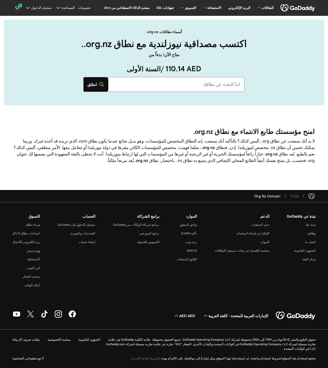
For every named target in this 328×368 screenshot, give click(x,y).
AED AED (187, 316)
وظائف (311, 233)
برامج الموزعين (149, 233)
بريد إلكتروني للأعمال (26, 241)
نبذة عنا (311, 224)
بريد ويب (191, 241)
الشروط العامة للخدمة (146, 358)
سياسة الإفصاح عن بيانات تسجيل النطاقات (241, 250)
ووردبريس (33, 250)
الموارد (264, 241)
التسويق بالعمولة (148, 241)
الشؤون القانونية (305, 250)
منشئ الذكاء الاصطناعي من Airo (127, 7)
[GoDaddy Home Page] (296, 316)
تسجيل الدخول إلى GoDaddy (76, 224)
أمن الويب (33, 267)
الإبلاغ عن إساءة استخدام (253, 233)
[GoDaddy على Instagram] (58, 317)
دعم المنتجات (260, 224)
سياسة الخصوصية (59, 339)
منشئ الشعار (31, 276)
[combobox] (176, 84)
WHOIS (192, 250)
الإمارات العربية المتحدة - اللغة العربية (238, 316)
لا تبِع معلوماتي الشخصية (28, 358)
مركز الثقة (309, 259)
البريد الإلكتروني (239, 7)
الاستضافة (33, 259)
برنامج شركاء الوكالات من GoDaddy (136, 224)
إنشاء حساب (87, 241)
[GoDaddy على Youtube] (16, 317)
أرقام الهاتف (32, 285)
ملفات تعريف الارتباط (26, 339)
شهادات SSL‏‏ (165, 7)
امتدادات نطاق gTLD (26, 233)
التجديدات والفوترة (83, 233)
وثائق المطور (188, 224)
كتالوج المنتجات (187, 259)
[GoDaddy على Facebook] (72, 317)
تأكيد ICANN (189, 233)
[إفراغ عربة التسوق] (17, 8)
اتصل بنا (310, 241)
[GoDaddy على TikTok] (44, 317)
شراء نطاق (33, 224)
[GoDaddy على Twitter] (30, 317)
